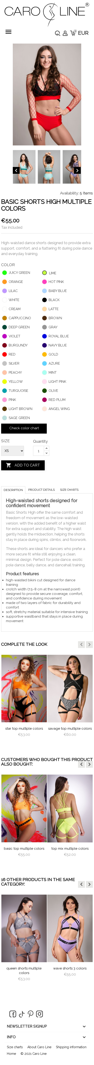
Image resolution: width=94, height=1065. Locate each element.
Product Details (41, 489)
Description (13, 490)
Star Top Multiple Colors (24, 728)
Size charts (69, 489)
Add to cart (23, 465)
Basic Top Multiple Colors (24, 849)
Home (11, 1053)
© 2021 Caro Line (34, 1053)
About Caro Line (39, 1047)
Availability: (69, 193)
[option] (24, 700)
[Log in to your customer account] (65, 33)
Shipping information (71, 1047)
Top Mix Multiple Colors (70, 849)
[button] (81, 644)
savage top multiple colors (70, 728)
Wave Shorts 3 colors (69, 968)
